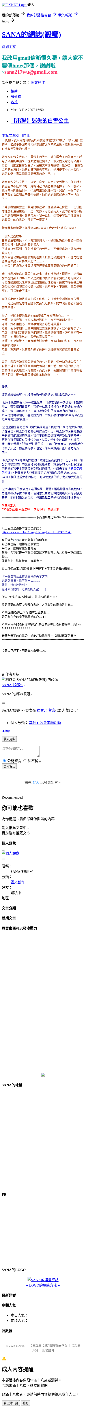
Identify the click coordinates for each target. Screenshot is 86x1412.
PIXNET (21, 1345)
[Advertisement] (43, 1002)
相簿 (14, 91)
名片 (14, 102)
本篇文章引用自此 (16, 135)
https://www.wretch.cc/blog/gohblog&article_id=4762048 (36, 532)
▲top (6, 730)
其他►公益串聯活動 (45, 723)
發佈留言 (9, 766)
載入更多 (9, 739)
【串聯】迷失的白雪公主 (40, 121)
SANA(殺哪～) (13, 685)
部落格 (16, 97)
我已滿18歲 (11, 1403)
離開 (25, 1403)
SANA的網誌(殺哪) (31, 34)
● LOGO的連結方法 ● (43, 1285)
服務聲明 (48, 1350)
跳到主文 (9, 47)
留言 (51, 710)
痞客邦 (42, 710)
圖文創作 (38, 82)
